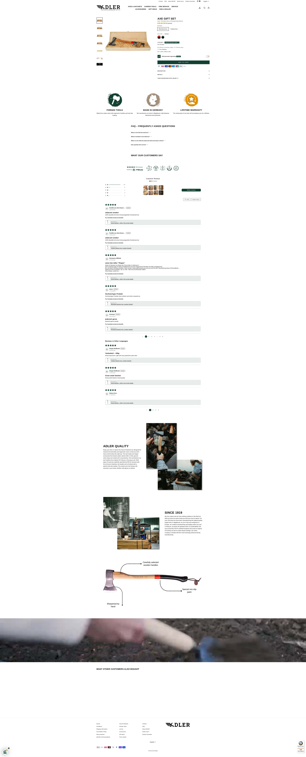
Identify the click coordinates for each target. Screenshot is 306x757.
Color (163, 34)
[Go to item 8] (161, 192)
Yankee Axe (174, 29)
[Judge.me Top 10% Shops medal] (169, 168)
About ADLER (171, 1)
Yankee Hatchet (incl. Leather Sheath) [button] (121, 248)
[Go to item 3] (156, 187)
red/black (159, 37)
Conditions (99, 726)
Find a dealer (165, 9)
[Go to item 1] (145, 187)
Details (159, 74)
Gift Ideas (153, 9)
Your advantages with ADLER (167, 78)
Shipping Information (101, 729)
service (174, 6)
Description (161, 71)
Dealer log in (180, 1)
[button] (161, 23)
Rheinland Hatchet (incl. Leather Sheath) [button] (122, 304)
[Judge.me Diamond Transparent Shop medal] (149, 168)
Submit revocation (190, 1)
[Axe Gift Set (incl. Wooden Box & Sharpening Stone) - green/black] (111, 708)
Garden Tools (150, 6)
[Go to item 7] (156, 192)
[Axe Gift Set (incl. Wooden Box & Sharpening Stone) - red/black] (109, 708)
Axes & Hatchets (135, 6)
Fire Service (164, 6)
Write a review (191, 190)
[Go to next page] (163, 336)
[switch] (207, 56)
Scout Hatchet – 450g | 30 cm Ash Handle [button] (122, 223)
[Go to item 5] (145, 192)
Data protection (100, 734)
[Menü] (303, 741)
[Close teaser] (9, 748)
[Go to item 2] (151, 187)
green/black (162, 37)
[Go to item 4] (161, 187)
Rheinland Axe (163, 29)
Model (160, 25)
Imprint (98, 723)
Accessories (140, 9)
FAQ (165, 1)
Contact (161, 1)
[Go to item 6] (151, 192)
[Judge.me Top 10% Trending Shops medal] (176, 168)
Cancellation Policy (101, 731)
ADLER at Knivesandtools (103, 737)
